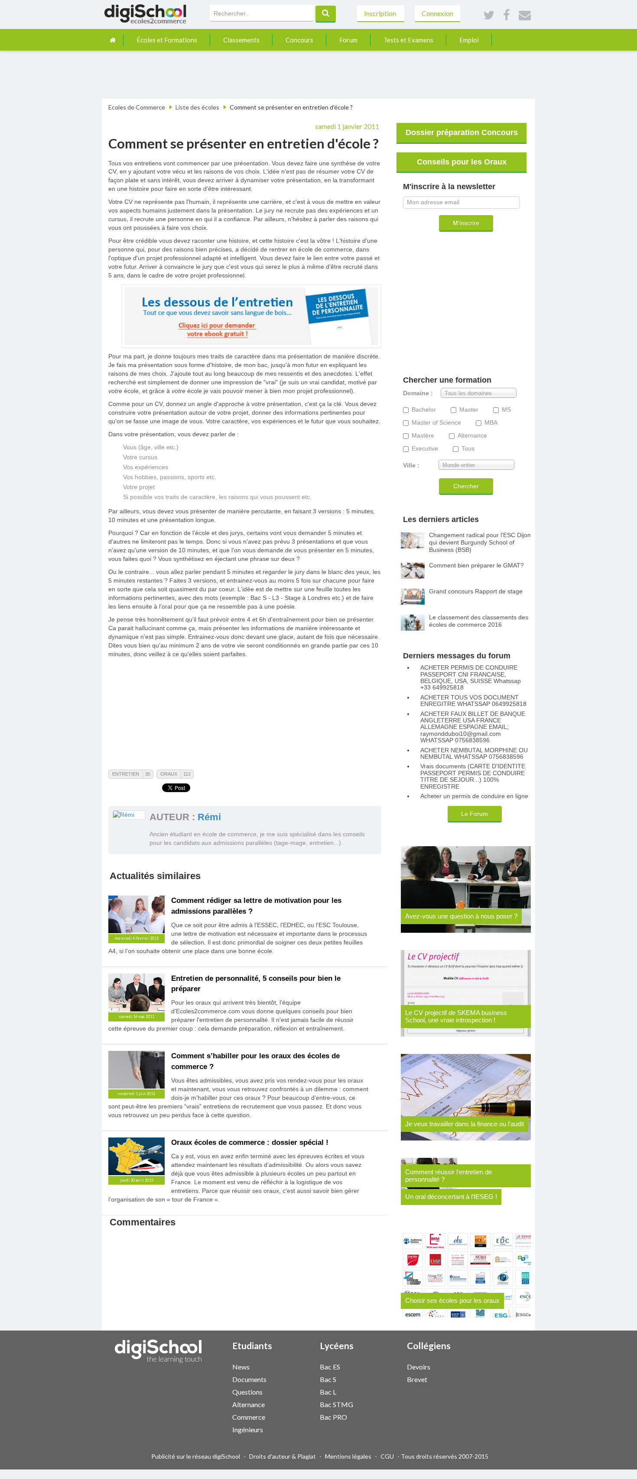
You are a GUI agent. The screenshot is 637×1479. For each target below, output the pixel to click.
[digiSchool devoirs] (466, 1366)
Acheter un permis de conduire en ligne (474, 796)
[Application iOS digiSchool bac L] (383, 1391)
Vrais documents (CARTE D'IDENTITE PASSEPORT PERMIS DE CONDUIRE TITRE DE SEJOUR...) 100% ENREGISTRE (472, 776)
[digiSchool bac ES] (379, 1366)
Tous (468, 448)
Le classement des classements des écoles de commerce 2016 (478, 621)
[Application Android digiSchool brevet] (475, 1378)
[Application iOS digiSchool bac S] (383, 1378)
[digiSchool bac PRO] (379, 1416)
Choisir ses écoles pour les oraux (452, 1300)
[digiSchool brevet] (466, 1378)
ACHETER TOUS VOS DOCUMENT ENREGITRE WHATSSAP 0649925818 (473, 700)
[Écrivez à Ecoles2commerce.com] (524, 15)
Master (468, 409)
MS (506, 409)
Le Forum (474, 813)
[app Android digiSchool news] (300, 1365)
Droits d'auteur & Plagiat (282, 1456)
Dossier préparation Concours (462, 132)
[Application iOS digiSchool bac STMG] (383, 1403)
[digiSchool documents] (291, 1378)
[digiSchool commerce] (291, 1416)
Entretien (125, 774)
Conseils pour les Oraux (462, 162)
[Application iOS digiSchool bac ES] (383, 1365)
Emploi (469, 40)
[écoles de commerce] (113, 40)
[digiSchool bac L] (379, 1391)
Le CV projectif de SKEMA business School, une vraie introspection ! (456, 1016)
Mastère (423, 435)
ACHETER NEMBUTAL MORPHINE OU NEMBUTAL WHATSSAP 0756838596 (474, 753)
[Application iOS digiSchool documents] (296, 1378)
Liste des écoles (197, 107)
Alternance (472, 435)
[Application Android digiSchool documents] (300, 1378)
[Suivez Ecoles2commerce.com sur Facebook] (506, 15)
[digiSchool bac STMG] (379, 1403)
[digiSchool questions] (291, 1391)
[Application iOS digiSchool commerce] (296, 1416)
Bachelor (424, 409)
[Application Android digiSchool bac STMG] (387, 1403)
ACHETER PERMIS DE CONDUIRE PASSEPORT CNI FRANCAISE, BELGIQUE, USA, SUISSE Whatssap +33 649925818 (470, 677)
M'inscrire (466, 222)
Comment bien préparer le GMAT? (476, 565)
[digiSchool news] (291, 1366)
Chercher (466, 486)
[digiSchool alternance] (291, 1403)
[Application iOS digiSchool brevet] (470, 1378)
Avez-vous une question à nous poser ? (461, 916)
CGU (387, 1456)
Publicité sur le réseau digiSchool (195, 1456)
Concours (299, 40)
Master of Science (436, 422)
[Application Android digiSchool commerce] (300, 1416)
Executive (425, 448)
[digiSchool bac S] (379, 1378)
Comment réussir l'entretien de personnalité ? (448, 1175)
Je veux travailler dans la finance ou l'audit (464, 1124)
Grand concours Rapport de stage (476, 591)
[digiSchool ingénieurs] (291, 1429)
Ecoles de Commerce (136, 107)
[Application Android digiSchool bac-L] (387, 1391)
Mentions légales (348, 1456)
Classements (241, 40)
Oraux (168, 774)
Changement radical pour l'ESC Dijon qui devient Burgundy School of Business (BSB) (480, 542)
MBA (490, 422)
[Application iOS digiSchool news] (296, 1365)
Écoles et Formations (166, 40)
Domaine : (418, 393)
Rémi (209, 817)
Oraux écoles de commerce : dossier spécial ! (249, 1142)
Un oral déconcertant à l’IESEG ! (451, 1196)
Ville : (411, 465)
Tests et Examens (408, 40)
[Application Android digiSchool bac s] (387, 1378)
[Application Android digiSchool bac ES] (387, 1365)
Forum (348, 40)
